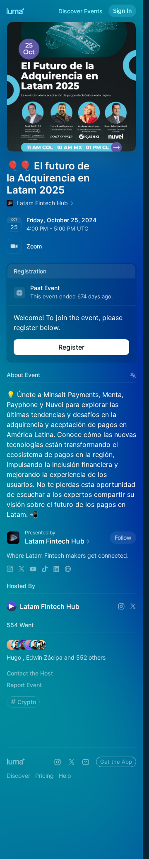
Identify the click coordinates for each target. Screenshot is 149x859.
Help (65, 775)
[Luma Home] (16, 11)
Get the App (116, 761)
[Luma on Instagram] (57, 762)
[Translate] (133, 375)
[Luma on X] (72, 762)
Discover (18, 775)
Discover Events (80, 11)
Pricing (44, 775)
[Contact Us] (86, 762)
